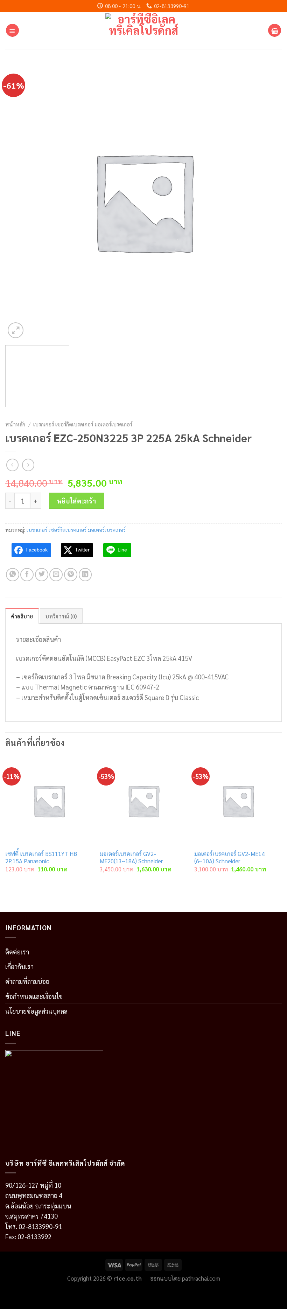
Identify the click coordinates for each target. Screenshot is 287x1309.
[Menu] (12, 30)
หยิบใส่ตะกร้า (76, 500)
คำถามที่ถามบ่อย (27, 981)
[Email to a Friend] (56, 574)
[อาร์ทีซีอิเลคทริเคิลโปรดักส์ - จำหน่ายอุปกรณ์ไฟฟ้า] (144, 30)
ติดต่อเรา (17, 951)
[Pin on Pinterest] (70, 574)
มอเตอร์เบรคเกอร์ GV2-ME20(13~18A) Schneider (131, 857)
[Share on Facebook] (27, 574)
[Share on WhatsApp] (12, 574)
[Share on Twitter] (41, 574)
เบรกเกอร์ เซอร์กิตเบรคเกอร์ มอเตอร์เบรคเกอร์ (82, 424)
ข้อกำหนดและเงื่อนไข (34, 996)
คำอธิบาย (22, 616)
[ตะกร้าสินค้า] (274, 30)
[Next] (281, 821)
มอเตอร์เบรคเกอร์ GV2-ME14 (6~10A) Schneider (229, 857)
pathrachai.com (201, 1278)
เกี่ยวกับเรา (19, 966)
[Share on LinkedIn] (85, 574)
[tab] (22, 616)
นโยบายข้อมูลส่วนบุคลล (36, 1011)
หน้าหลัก (15, 424)
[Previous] (5, 821)
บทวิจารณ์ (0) (61, 616)
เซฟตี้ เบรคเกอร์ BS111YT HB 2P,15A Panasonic (41, 857)
